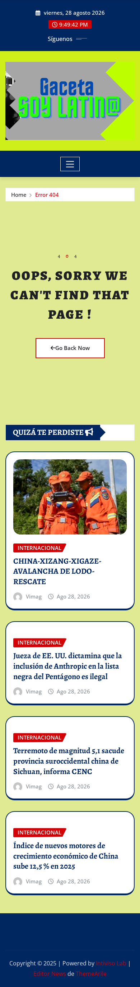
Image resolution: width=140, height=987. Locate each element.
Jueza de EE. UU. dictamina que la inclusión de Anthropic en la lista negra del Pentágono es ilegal (67, 666)
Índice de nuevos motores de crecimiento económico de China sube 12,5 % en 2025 (65, 856)
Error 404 (47, 194)
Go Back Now (72, 347)
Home (19, 194)
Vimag (34, 596)
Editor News (49, 974)
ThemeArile (91, 974)
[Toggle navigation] (70, 164)
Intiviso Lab (111, 963)
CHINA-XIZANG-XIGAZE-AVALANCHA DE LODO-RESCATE (57, 571)
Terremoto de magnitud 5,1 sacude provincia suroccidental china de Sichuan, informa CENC (68, 761)
